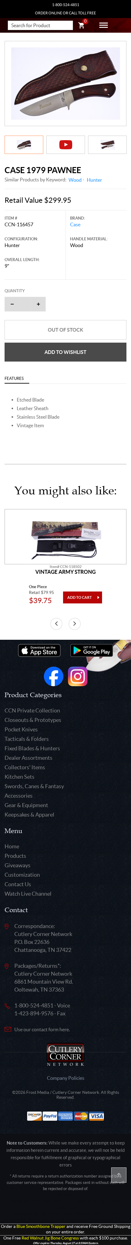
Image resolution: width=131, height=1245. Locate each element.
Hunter (94, 180)
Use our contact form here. (42, 1029)
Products (15, 856)
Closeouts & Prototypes (33, 720)
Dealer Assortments (28, 758)
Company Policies (65, 1078)
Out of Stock (65, 330)
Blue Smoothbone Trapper (41, 1226)
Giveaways (17, 865)
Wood (75, 180)
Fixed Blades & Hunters (32, 748)
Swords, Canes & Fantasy (34, 786)
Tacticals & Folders (27, 739)
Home (12, 846)
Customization (22, 875)
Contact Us (18, 884)
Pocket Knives (21, 729)
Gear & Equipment (26, 805)
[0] (81, 26)
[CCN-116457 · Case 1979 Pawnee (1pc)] (65, 83)
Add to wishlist (65, 352)
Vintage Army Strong (65, 572)
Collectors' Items (25, 767)
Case (75, 224)
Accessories (19, 795)
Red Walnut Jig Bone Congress (50, 1238)
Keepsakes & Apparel (29, 814)
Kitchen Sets (19, 777)
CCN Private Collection (32, 710)
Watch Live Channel (28, 893)
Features (14, 378)
